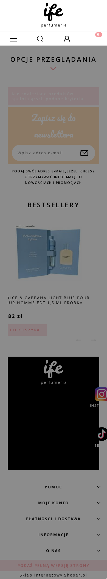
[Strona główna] (53, 13)
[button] (13, 38)
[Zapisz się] (84, 153)
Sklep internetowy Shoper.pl (53, 575)
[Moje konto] (67, 38)
